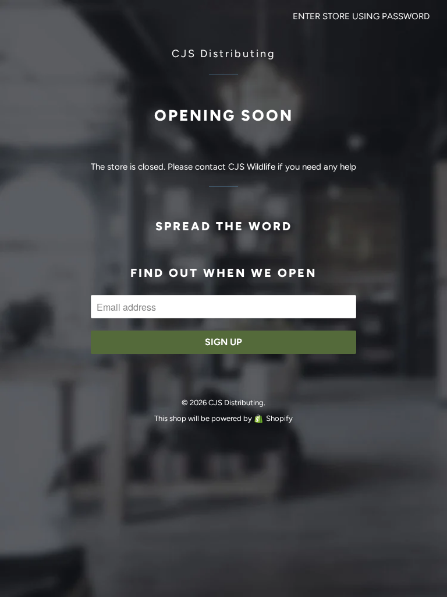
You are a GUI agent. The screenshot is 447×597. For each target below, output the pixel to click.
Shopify (279, 418)
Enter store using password (361, 16)
